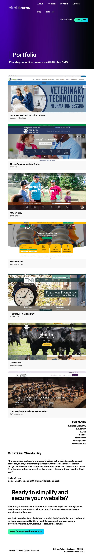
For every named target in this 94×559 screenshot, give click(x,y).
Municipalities (79, 441)
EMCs (83, 432)
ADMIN (80, 549)
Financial (82, 435)
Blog (39, 12)
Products (52, 4)
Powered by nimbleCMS (74, 552)
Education (81, 429)
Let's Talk (50, 12)
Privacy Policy (59, 549)
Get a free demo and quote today (26, 532)
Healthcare (80, 438)
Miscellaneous (79, 444)
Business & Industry (77, 426)
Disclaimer (71, 549)
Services (76, 4)
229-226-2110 (66, 20)
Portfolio (64, 4)
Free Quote (81, 20)
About (40, 4)
